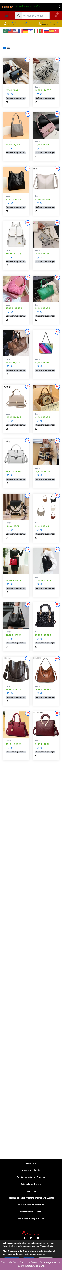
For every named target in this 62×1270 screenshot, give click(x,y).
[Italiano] (36, 30)
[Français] (20, 30)
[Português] (41, 30)
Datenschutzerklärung (31, 1184)
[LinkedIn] (37, 1238)
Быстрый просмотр (16, 81)
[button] (7, 15)
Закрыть (40, 1266)
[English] (15, 30)
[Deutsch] (25, 30)
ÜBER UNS (31, 1163)
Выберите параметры (15, 98)
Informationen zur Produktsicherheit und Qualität (31, 1198)
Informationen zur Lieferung (31, 1205)
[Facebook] (24, 1238)
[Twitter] (31, 1238)
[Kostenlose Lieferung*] (39, 24)
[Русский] (46, 30)
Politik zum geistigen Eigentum (31, 1177)
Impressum (31, 1191)
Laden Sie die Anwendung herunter (20, 23)
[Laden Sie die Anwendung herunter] (5, 24)
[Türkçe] (56, 30)
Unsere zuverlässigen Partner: (31, 1218)
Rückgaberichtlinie (31, 1170)
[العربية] (5, 30)
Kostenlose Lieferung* (50, 23)
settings (29, 1254)
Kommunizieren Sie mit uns (31, 1212)
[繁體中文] (10, 30)
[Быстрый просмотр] (11, 94)
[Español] (51, 30)
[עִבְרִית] (31, 30)
